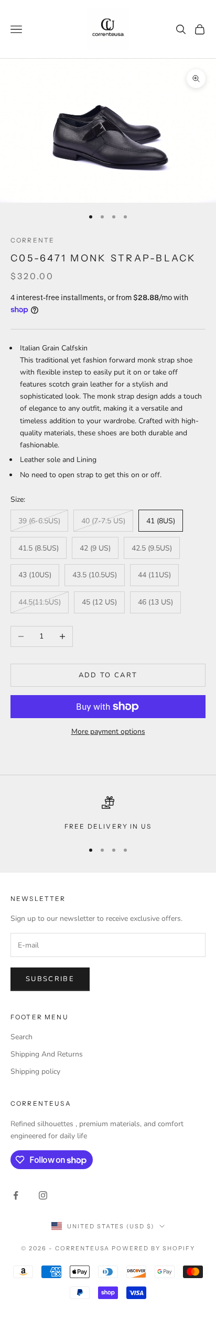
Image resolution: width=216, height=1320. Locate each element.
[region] (108, 814)
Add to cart (108, 675)
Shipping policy (35, 1071)
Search (21, 1037)
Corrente (32, 240)
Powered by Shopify (153, 1248)
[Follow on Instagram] (43, 1195)
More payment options (108, 731)
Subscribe (50, 979)
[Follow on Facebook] (15, 1195)
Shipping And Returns (46, 1054)
